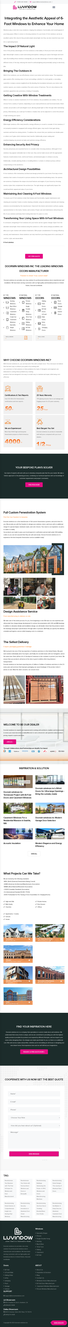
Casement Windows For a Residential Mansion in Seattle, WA (17, 820)
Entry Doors (44, 323)
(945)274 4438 (10, 1315)
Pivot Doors (60, 302)
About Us (40, 1270)
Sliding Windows (28, 323)
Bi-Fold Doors (44, 310)
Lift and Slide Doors (44, 316)
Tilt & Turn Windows (29, 318)
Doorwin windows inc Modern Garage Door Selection (48, 819)
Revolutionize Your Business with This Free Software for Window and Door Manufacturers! (9, 1188)
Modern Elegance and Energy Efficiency (48, 844)
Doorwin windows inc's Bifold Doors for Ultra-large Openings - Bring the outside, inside (49, 791)
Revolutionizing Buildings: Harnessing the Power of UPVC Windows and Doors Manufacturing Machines (41, 1190)
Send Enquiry (59, 1323)
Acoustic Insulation (12, 843)
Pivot (6, 1283)
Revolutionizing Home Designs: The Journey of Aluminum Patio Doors (57, 1186)
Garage (7, 1286)
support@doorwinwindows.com (41, 2)
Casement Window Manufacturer (48, 1286)
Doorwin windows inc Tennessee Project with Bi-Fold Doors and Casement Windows (17, 795)
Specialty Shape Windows (13, 327)
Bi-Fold (39, 1255)
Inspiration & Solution (44, 1272)
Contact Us (40, 1278)
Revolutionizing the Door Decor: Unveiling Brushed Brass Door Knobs (41, 1208)
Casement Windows (13, 313)
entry (6, 1278)
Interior (7, 1289)
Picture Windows (28, 302)
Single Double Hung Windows (28, 310)
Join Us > (10, 742)
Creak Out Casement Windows (13, 319)
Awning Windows (13, 302)
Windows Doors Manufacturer (46, 1281)
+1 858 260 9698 (22, 2)
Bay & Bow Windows (13, 307)
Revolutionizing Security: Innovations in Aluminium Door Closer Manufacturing (25, 1209)
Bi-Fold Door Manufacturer (46, 1283)
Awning (39, 1241)
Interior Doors (60, 313)
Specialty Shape (42, 1233)
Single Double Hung (43, 1239)
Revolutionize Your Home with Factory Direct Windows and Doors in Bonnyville (25, 1187)
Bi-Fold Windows (28, 329)
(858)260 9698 (10, 1305)
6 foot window (8, 242)
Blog (38, 1275)
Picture (39, 1236)
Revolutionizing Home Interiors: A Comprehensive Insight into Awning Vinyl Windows (10, 1209)
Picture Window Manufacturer (46, 1289)
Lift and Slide (9, 1272)
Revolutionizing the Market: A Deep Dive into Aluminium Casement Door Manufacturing (57, 1209)
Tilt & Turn (40, 1247)
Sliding (39, 1250)
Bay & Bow (40, 1244)
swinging (7, 1281)
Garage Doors (60, 307)
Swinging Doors (44, 329)
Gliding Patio (9, 1275)
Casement (40, 1252)
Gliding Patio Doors (44, 303)
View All (34, 854)
